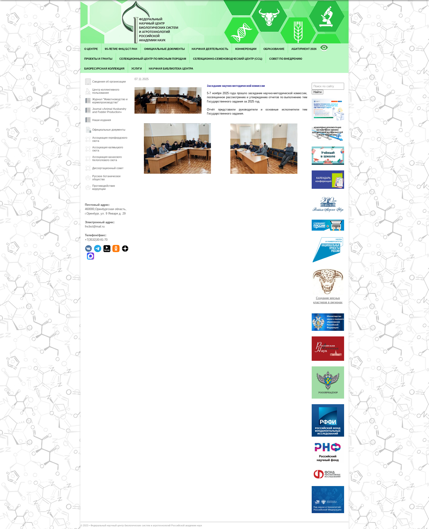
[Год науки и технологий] (328, 512)
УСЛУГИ (136, 68)
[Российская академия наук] (328, 359)
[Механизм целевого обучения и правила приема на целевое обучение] (328, 119)
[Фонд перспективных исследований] (328, 479)
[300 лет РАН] (328, 213)
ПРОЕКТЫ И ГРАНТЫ (98, 59)
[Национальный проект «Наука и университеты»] (328, 262)
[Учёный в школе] (328, 164)
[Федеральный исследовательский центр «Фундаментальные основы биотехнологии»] (155, 21)
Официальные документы (164, 49)
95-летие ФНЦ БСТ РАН (121, 49)
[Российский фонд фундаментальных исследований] (328, 435)
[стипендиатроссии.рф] (328, 229)
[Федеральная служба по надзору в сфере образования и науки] (328, 397)
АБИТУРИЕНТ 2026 (304, 49)
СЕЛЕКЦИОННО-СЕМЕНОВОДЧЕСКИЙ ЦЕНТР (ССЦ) (227, 59)
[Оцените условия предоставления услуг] (328, 140)
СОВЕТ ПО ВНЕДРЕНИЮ (285, 59)
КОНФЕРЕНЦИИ (246, 49)
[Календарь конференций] (328, 187)
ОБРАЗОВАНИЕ (273, 49)
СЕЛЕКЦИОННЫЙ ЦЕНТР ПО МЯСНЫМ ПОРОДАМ (152, 59)
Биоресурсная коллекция (104, 68)
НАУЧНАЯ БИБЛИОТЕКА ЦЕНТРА (171, 68)
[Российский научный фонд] (328, 461)
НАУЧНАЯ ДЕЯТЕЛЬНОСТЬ (210, 49)
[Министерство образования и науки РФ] (328, 329)
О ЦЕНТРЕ (91, 49)
